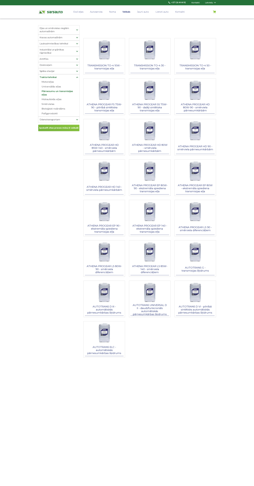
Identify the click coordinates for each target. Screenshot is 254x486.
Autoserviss (96, 12)
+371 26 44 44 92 (178, 2)
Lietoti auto (162, 12)
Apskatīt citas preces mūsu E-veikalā (58, 128)
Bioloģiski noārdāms (53, 108)
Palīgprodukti (50, 113)
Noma (112, 12)
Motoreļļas (48, 81)
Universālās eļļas (51, 86)
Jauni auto (143, 12)
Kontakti (180, 12)
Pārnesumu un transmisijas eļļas (57, 93)
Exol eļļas (78, 12)
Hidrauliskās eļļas (52, 99)
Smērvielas (48, 104)
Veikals (126, 12)
